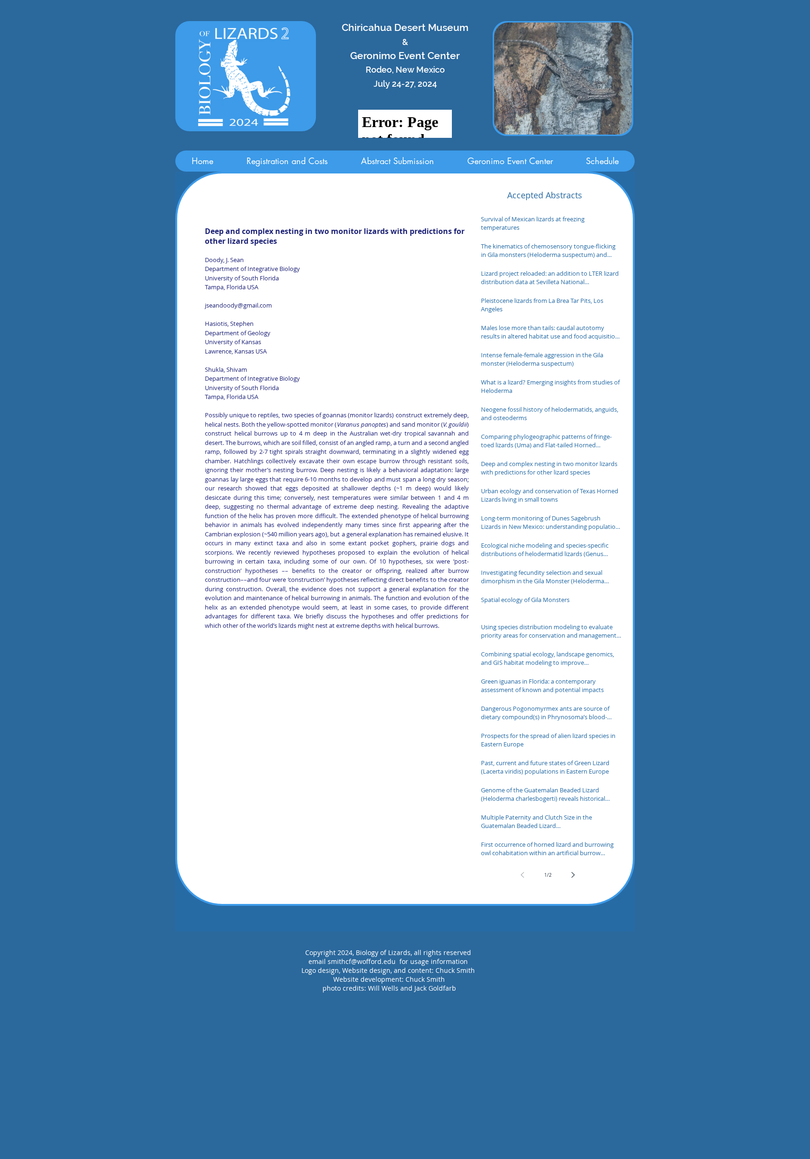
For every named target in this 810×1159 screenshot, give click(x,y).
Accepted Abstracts (544, 195)
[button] (563, 78)
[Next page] (573, 874)
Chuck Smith (425, 979)
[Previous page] (522, 874)
